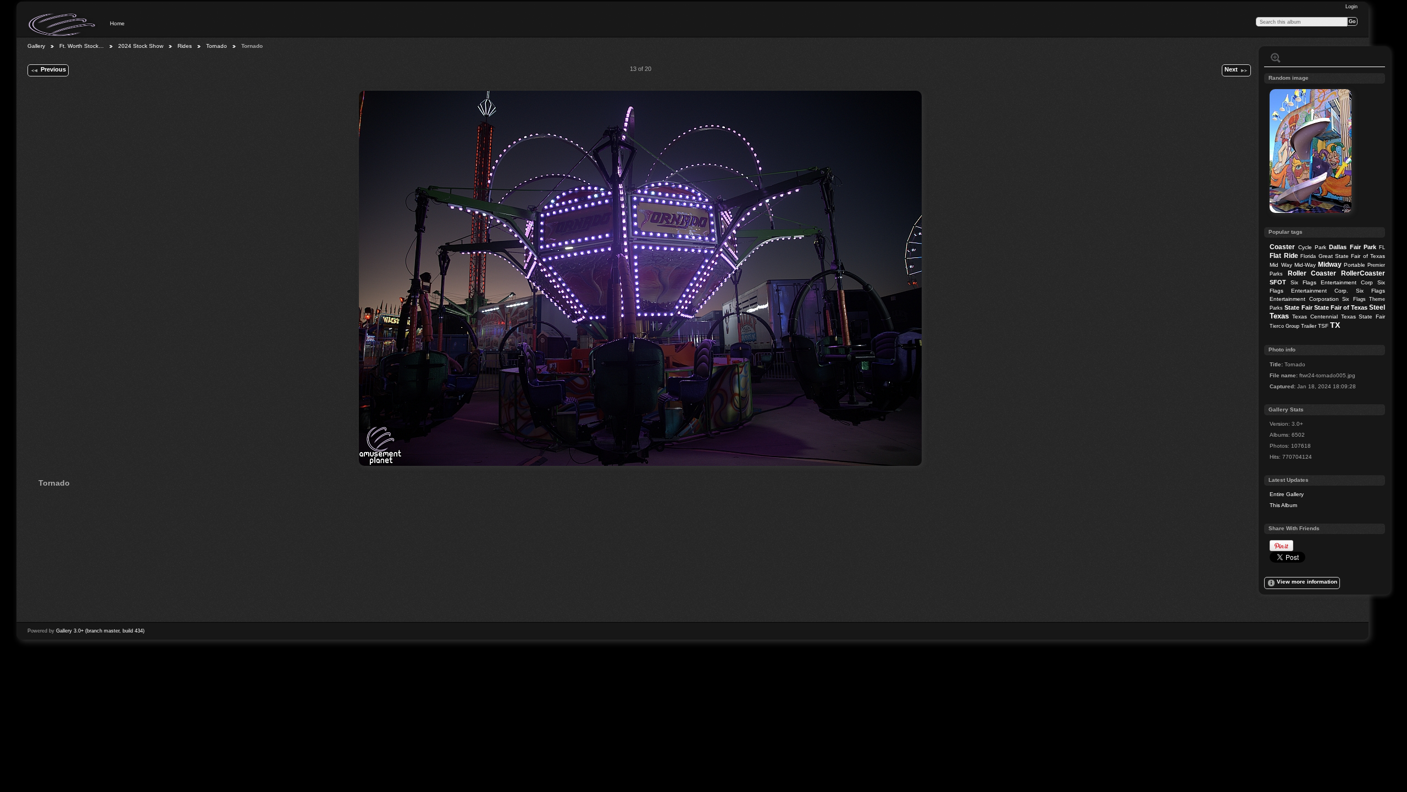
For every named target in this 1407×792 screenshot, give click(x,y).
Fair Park (1363, 247)
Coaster (1282, 247)
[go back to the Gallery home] (62, 25)
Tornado (216, 46)
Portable (1354, 265)
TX (1335, 325)
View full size (1276, 58)
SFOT (1278, 282)
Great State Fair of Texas (1352, 256)
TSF (1323, 326)
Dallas (1338, 247)
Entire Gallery (1287, 494)
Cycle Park (1312, 247)
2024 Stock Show (140, 46)
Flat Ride (1284, 256)
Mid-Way (1305, 265)
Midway (1330, 264)
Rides (185, 46)
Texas (1279, 316)
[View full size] (640, 278)
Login (1351, 6)
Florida (1308, 256)
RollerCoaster (1363, 273)
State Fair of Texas (1340, 307)
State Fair (1298, 307)
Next (1231, 69)
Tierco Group (1284, 326)
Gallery (36, 46)
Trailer (1308, 326)
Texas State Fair (1363, 317)
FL (1382, 247)
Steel (1377, 307)
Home (117, 23)
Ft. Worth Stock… (81, 46)
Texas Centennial (1315, 317)
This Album (1283, 505)
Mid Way (1281, 265)
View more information (1307, 582)
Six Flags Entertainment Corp (1331, 282)
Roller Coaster (1312, 273)
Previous (53, 69)
